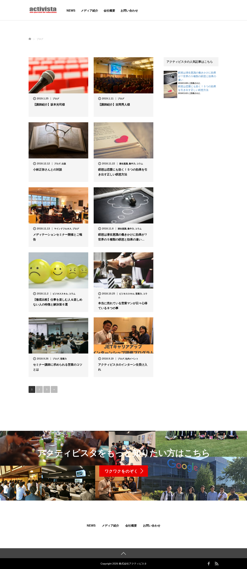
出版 (64, 163)
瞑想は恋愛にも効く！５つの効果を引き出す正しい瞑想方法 (122, 172)
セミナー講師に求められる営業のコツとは (57, 367)
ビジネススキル (60, 293)
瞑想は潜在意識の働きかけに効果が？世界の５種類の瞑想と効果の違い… (122, 237)
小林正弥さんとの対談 (47, 169)
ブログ (56, 98)
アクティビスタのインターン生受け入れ (122, 367)
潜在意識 (123, 163)
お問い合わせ (129, 10)
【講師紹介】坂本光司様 (49, 104)
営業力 (138, 293)
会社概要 (109, 10)
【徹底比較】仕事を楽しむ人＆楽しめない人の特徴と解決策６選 (57, 302)
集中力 (132, 163)
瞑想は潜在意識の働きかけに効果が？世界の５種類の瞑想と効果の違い (197, 76)
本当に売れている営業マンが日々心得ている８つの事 (122, 306)
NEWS (71, 10)
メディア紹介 (89, 10)
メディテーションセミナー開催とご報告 (57, 237)
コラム (140, 163)
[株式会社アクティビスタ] (43, 9)
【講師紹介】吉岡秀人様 (114, 104)
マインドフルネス (62, 228)
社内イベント (131, 358)
